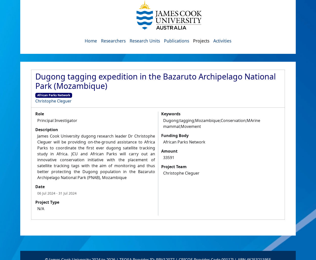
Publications (176, 41)
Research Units (145, 41)
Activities (222, 41)
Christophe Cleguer (53, 101)
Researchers (113, 41)
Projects (201, 41)
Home (91, 41)
